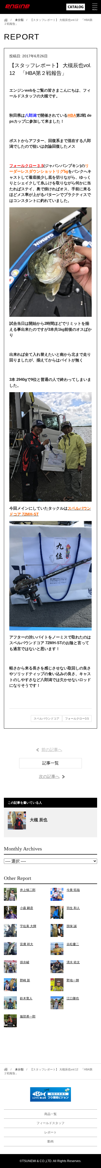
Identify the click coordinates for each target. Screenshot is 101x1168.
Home (6, 20)
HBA (72, 115)
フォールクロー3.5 (77, 718)
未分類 (19, 19)
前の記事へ (51, 749)
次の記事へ (49, 776)
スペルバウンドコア (46, 718)
